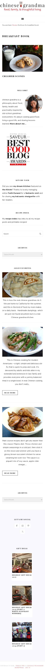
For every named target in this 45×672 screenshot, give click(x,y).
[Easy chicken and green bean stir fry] (22, 356)
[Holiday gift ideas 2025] (22, 572)
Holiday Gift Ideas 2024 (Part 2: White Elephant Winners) (22, 610)
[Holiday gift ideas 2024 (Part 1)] (22, 641)
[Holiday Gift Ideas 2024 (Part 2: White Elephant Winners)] (22, 604)
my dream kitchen (21, 186)
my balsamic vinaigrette (24, 196)
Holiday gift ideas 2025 (22, 576)
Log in (27, 667)
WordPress (19, 667)
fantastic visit (32, 193)
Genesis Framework (35, 666)
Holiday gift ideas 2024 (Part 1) (22, 645)
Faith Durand (14, 193)
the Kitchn (7, 189)
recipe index (11, 218)
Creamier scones (13, 76)
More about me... (18, 123)
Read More (10, 393)
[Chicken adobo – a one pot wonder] (22, 436)
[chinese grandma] (22, 12)
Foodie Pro (20, 666)
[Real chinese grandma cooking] (22, 296)
